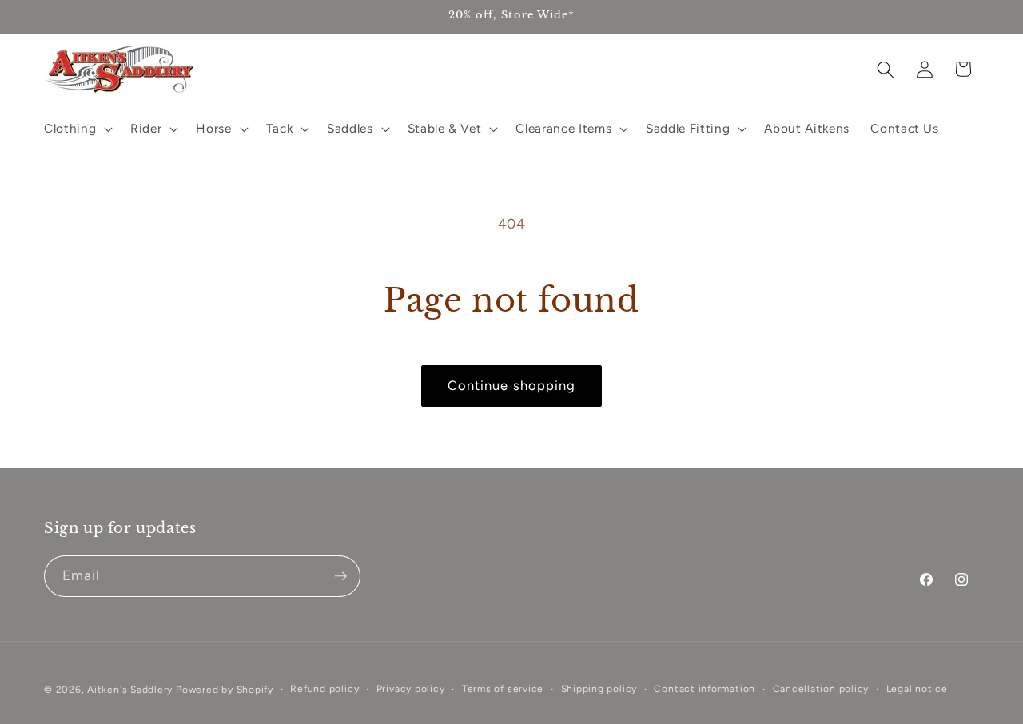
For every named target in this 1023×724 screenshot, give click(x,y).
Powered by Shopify (224, 689)
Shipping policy (599, 688)
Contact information (704, 688)
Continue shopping (512, 385)
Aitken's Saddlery (130, 689)
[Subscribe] (340, 576)
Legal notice (917, 688)
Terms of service (502, 688)
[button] (77, 128)
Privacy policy (410, 688)
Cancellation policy (821, 688)
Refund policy (324, 688)
